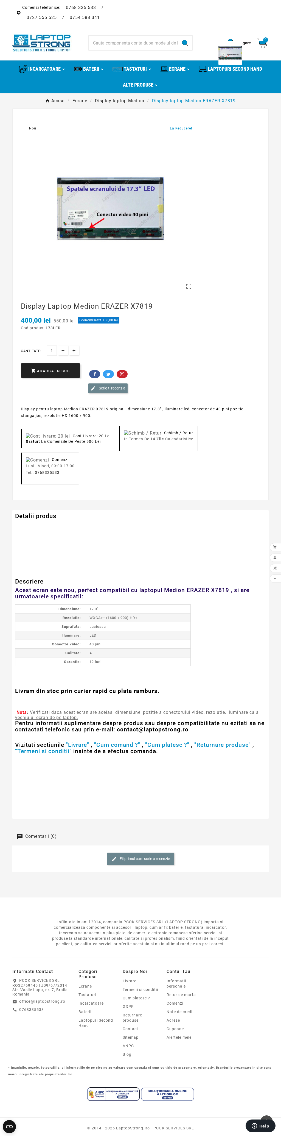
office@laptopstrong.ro (42, 1001)
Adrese (173, 1020)
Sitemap (131, 1037)
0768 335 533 (81, 7)
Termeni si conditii (140, 989)
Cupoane (175, 1029)
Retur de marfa (181, 995)
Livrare (129, 981)
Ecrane (85, 986)
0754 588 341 (85, 17)
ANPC (128, 1046)
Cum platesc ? (136, 998)
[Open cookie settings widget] (9, 1126)
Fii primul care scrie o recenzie (144, 858)
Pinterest (122, 374)
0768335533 (47, 472)
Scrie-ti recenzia (111, 388)
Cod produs (27, 527)
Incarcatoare (91, 1003)
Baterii (84, 1012)
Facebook (94, 374)
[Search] (185, 43)
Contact (130, 1029)
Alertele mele (179, 1037)
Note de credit (180, 1012)
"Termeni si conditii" (43, 751)
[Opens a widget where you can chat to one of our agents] (260, 1126)
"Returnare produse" (222, 745)
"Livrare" (77, 745)
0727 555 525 (42, 17)
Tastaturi (87, 995)
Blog (127, 1054)
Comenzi (175, 1003)
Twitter (108, 374)
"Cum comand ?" (117, 745)
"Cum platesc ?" (167, 745)
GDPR (128, 1006)
